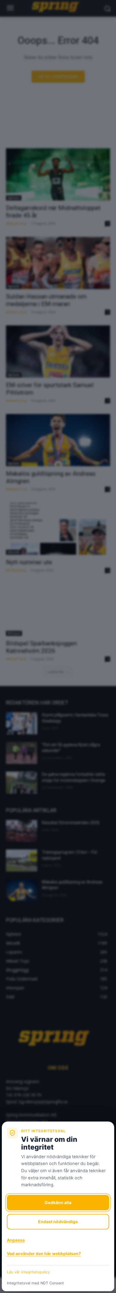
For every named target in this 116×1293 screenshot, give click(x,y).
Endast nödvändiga (58, 1221)
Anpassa (16, 1240)
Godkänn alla (58, 1202)
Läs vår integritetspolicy (28, 1272)
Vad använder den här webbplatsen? (44, 1253)
